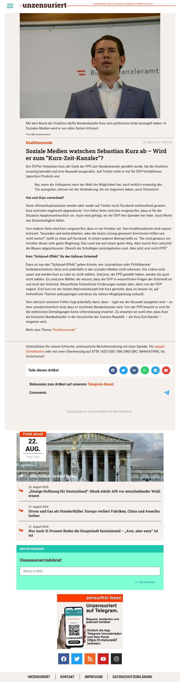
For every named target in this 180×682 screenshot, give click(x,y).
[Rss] (90, 658)
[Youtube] (103, 658)
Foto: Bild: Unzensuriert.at (38, 134)
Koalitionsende (39, 142)
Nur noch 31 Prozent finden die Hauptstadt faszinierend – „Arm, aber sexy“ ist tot (93, 532)
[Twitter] (76, 658)
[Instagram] (116, 658)
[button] (10, 5)
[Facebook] (63, 658)
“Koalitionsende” (64, 330)
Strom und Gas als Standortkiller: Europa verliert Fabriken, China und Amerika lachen (94, 513)
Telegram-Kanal (100, 384)
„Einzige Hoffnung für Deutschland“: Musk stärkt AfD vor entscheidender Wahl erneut (94, 493)
